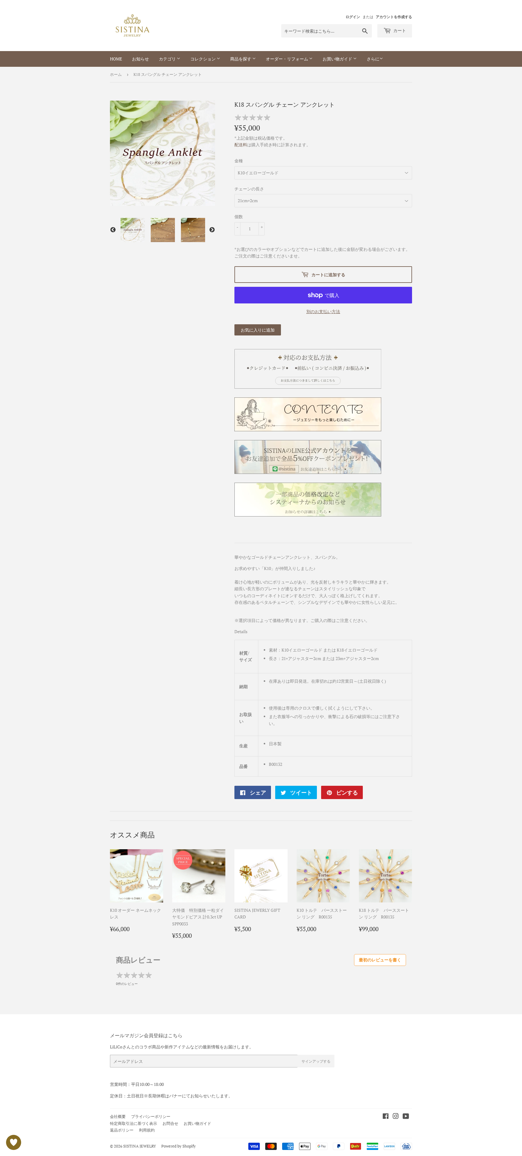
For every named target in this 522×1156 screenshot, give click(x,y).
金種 (238, 161)
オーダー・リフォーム (287, 59)
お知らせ (140, 59)
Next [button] (212, 230)
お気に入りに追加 (258, 330)
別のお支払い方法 (323, 311)
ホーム (116, 74)
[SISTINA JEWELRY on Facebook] (385, 1117)
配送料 (240, 144)
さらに (373, 59)
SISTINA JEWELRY (139, 1146)
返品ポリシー (122, 1130)
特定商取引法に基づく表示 (133, 1123)
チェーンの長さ (249, 189)
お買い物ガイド (338, 59)
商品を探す (241, 59)
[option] (133, 230)
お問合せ (170, 1123)
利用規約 (147, 1130)
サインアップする (315, 1061)
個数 (238, 216)
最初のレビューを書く (380, 960)
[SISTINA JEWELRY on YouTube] (406, 1117)
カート (399, 30)
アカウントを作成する (394, 17)
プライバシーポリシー (150, 1116)
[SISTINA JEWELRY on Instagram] (396, 1117)
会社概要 (118, 1116)
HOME (116, 59)
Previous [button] (113, 230)
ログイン (353, 17)
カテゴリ (168, 59)
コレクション (203, 59)
